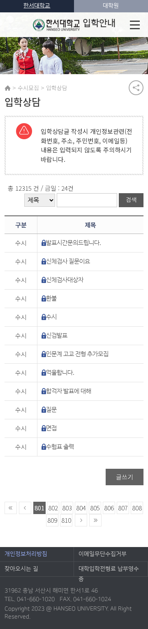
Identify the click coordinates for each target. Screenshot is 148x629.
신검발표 (56, 335)
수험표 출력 (60, 446)
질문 (51, 409)
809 (52, 520)
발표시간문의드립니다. (73, 242)
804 (81, 507)
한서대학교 (36, 5)
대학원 (111, 5)
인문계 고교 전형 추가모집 (77, 354)
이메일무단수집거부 (103, 554)
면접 (51, 428)
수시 (51, 316)
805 (95, 507)
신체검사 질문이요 (68, 261)
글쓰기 (124, 476)
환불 (51, 298)
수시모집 (28, 88)
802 (53, 507)
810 (66, 520)
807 (123, 507)
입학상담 (56, 88)
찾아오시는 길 (21, 569)
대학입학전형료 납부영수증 (109, 571)
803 (67, 507)
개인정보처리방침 (26, 554)
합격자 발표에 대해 (68, 391)
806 (109, 507)
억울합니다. (60, 372)
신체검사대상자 (64, 279)
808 (137, 507)
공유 (136, 87)
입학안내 (99, 23)
